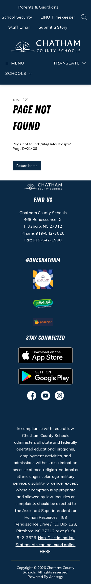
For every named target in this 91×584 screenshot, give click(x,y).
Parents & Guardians (38, 7)
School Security (17, 17)
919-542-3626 (50, 233)
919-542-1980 (47, 239)
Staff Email (19, 27)
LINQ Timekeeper (57, 17)
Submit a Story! (54, 27)
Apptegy (56, 576)
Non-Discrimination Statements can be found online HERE (46, 544)
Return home (26, 165)
